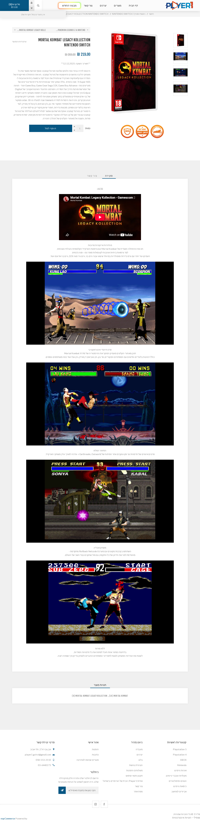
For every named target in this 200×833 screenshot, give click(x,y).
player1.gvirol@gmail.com (38, 754)
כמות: (87, 128)
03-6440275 (44, 765)
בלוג (141, 760)
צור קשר (139, 786)
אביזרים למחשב (179, 791)
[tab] (109, 176)
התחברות (29, 3)
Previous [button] (180, 29)
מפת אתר (138, 791)
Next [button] (180, 99)
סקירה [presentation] (109, 175)
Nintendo (182, 765)
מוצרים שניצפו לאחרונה (88, 760)
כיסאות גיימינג (180, 786)
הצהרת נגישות (136, 765)
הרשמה (62, 790)
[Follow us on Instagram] (95, 804)
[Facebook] (104, 804)
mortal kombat (121, 695)
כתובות (95, 754)
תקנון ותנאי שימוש (134, 775)
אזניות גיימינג (180, 770)
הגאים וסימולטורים (178, 781)
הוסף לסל (50, 128)
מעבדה (139, 749)
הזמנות (95, 749)
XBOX (183, 760)
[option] (180, 40)
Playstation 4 (180, 754)
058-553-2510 (43, 760)
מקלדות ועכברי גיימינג (176, 775)
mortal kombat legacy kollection (91, 695)
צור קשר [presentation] (92, 175)
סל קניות (15, 6)
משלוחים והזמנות (134, 770)
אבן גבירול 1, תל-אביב (40, 749)
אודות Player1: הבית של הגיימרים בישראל (123, 781)
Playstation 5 (180, 749)
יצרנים (140, 754)
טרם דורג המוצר (19, 41)
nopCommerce (8, 818)
